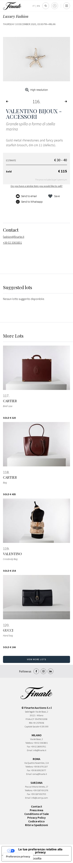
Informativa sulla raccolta (23, 858)
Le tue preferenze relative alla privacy (40, 850)
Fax (28, 746)
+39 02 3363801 (12, 242)
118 (6, 472)
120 (6, 625)
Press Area (36, 810)
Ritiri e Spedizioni (36, 825)
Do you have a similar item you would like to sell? (37, 186)
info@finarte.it (39, 750)
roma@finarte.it (39, 774)
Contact (36, 806)
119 (6, 548)
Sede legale (30, 711)
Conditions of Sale (36, 814)
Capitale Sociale (32, 726)
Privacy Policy (36, 817)
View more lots (36, 659)
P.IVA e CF (30, 719)
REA (31, 722)
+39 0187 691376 (40, 790)
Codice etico (36, 821)
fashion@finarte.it (13, 236)
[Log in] (54, 5)
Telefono (29, 742)
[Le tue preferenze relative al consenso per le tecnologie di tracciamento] (18, 856)
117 (6, 396)
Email (29, 750)
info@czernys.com (39, 797)
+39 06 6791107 (41, 766)
